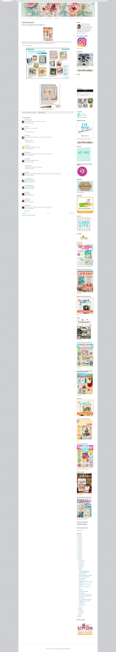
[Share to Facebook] (42, 112)
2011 (79, 559)
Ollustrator (60, 648)
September (81, 565)
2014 (79, 554)
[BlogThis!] (40, 112)
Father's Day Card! (82, 578)
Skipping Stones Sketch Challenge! (85, 575)
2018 (79, 548)
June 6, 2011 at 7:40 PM (29, 175)
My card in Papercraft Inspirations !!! (85, 599)
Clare (26, 145)
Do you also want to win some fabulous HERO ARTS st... (84, 572)
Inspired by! (81, 589)
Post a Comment (27, 210)
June (80, 569)
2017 (79, 549)
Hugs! (80, 588)
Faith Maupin (27, 119)
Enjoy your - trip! (82, 603)
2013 (79, 555)
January (80, 613)
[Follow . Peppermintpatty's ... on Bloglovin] (82, 524)
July (80, 568)
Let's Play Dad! (81, 597)
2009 (79, 616)
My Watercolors (49, 18)
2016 (79, 551)
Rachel (26, 135)
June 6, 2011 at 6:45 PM (29, 148)
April (80, 608)
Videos (70, 18)
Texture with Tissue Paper (83, 591)
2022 (79, 541)
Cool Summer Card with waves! (84, 586)
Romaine (26, 152)
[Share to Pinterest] (44, 112)
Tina (26, 126)
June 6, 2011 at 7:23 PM (29, 168)
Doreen (26, 158)
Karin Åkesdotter (86, 24)
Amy (26, 172)
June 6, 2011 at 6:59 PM (29, 155)
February (80, 611)
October (80, 563)
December (81, 560)
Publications (58, 18)
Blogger (68, 648)
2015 (79, 552)
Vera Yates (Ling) (28, 185)
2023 (79, 540)
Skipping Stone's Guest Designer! (85, 596)
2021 (79, 543)
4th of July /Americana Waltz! (84, 576)
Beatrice (26, 205)
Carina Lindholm (28, 178)
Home (23, 18)
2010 (79, 615)
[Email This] (39, 112)
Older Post (72, 213)
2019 (79, 546)
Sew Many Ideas (82, 604)
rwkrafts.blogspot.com (29, 140)
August (80, 566)
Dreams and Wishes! (82, 573)
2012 (79, 557)
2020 (79, 544)
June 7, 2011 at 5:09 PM (29, 208)
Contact (65, 18)
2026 (79, 535)
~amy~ (26, 198)
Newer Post (24, 213)
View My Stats (79, 530)
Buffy (26, 192)
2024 (79, 538)
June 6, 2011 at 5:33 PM (29, 131)
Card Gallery (30, 18)
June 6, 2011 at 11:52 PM (29, 195)
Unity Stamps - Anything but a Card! (85, 594)
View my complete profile (81, 33)
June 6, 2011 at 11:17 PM (29, 188)
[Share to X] (41, 112)
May (80, 606)
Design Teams (39, 18)
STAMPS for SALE (78, 18)
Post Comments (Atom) (31, 215)
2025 (79, 537)
